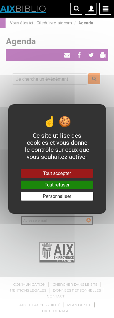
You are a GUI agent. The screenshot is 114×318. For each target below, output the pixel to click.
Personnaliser (57, 196)
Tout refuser (57, 185)
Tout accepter (57, 173)
